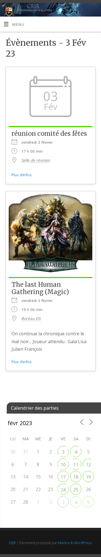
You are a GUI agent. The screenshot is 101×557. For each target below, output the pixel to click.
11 (75, 465)
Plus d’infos (22, 174)
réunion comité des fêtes (49, 133)
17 (63, 477)
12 (88, 465)
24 (63, 490)
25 (75, 490)
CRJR (12, 542)
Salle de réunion (35, 160)
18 (75, 477)
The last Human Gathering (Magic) (40, 288)
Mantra (64, 542)
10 (63, 465)
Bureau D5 (31, 318)
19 (88, 477)
